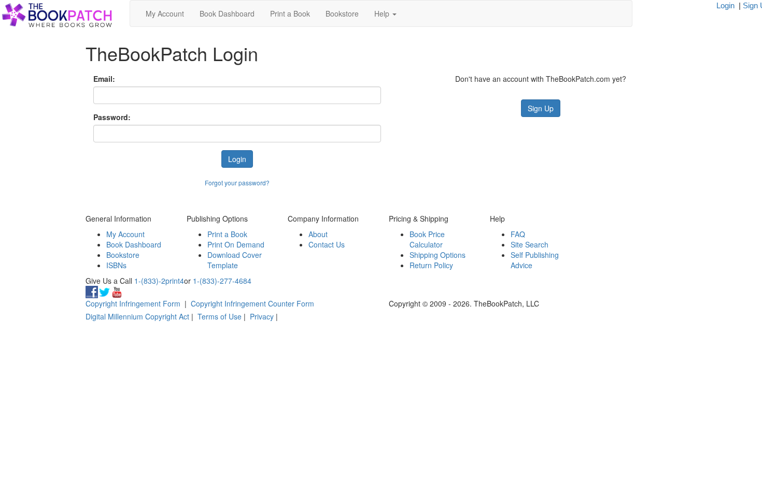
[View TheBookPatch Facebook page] (92, 291)
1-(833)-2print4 (159, 280)
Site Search (529, 244)
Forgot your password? (237, 182)
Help (382, 13)
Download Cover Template (234, 260)
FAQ (518, 234)
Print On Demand (235, 244)
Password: (112, 117)
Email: (104, 79)
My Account (165, 13)
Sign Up (541, 108)
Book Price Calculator (427, 239)
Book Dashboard (227, 13)
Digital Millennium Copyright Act (137, 316)
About (318, 234)
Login (725, 5)
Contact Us (326, 244)
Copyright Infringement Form (133, 303)
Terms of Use (219, 316)
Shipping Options (437, 255)
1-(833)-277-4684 (222, 280)
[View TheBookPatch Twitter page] (104, 291)
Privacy (262, 316)
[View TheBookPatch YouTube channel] (116, 291)
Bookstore (342, 13)
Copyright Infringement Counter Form (252, 303)
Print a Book (290, 13)
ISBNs (116, 265)
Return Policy (431, 265)
